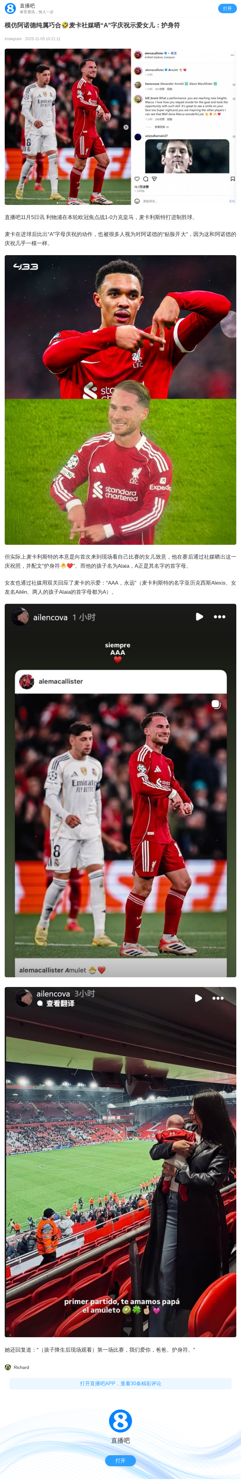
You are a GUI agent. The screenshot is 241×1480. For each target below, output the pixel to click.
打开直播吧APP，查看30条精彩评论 (120, 1383)
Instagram (13, 39)
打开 (227, 8)
